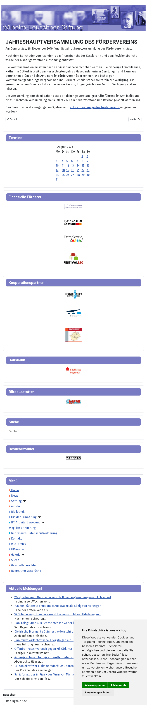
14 (78, 165)
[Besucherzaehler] (73, 458)
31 (57, 179)
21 (78, 170)
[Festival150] (73, 258)
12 (67, 165)
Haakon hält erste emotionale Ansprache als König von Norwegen (57, 606)
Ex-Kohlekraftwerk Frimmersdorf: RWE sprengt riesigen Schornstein (59, 666)
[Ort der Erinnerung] (39, 517)
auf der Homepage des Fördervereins (95, 107)
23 (88, 170)
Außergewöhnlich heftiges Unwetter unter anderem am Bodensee (58, 657)
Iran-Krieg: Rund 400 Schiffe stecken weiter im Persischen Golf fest (59, 623)
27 (72, 175)
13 (72, 165)
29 (83, 175)
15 (83, 165)
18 (63, 170)
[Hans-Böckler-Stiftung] (73, 222)
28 (78, 175)
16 (88, 165)
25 (63, 175)
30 (88, 175)
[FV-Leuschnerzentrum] (73, 206)
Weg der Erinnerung (22, 528)
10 (57, 165)
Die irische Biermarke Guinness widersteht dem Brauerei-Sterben (57, 631)
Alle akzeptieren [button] (95, 685)
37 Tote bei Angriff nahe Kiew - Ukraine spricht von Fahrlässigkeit (57, 614)
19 (67, 170)
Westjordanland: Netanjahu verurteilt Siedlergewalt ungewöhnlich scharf (62, 597)
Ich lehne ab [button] (118, 685)
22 (83, 170)
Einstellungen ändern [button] (98, 692)
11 (63, 165)
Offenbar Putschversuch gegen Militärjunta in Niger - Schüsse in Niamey (62, 648)
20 (72, 170)
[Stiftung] (24, 501)
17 (57, 170)
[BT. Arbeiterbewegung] (42, 522)
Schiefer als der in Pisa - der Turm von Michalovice (47, 674)
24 (57, 175)
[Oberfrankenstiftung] (73, 238)
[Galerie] (22, 554)
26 (67, 175)
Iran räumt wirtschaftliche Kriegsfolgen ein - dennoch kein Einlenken (60, 640)
